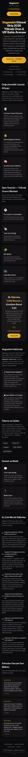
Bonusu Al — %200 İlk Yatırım (14, 60)
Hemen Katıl (14, 14)
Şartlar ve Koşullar (19, 744)
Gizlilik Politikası (8, 744)
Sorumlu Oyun (11, 746)
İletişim (19, 746)
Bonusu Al (14, 335)
